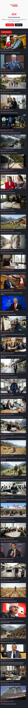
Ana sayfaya (10, 24)
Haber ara (18, 24)
